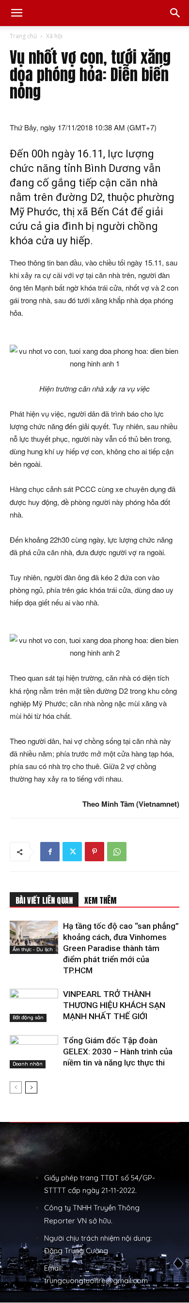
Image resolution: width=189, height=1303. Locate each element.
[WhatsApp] (116, 851)
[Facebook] (50, 851)
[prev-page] (16, 1087)
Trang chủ (23, 36)
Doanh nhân (28, 1064)
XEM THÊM (100, 900)
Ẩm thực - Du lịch (33, 949)
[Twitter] (72, 851)
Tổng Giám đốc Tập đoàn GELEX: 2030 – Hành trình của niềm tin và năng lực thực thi (118, 1051)
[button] (16, 13)
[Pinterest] (94, 851)
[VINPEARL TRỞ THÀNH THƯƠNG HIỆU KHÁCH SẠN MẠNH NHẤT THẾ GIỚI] (34, 1005)
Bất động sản (28, 1017)
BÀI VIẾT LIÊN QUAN (44, 900)
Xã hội (54, 36)
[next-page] (31, 1087)
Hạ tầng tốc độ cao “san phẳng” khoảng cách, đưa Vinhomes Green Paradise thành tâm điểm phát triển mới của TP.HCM (121, 948)
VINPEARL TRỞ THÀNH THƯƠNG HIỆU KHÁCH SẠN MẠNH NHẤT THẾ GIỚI (114, 1005)
